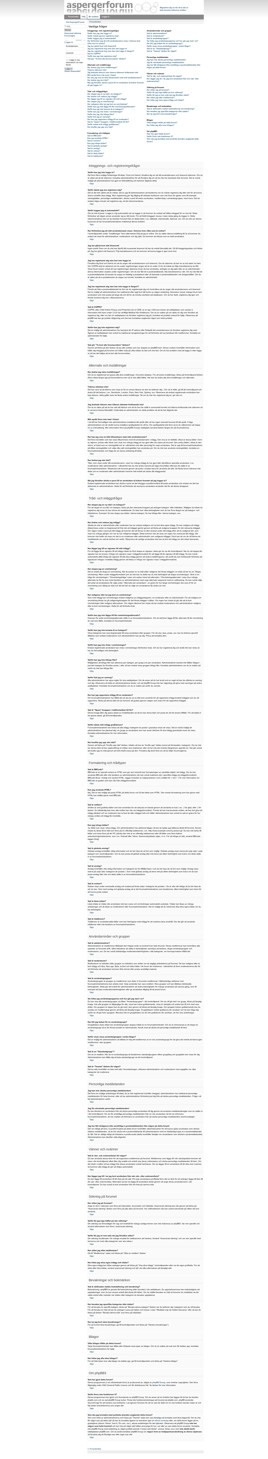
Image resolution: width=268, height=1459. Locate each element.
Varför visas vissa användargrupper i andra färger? (169, 46)
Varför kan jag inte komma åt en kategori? (105, 109)
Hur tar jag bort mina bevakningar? (162, 114)
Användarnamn (72, 46)
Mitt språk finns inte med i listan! (101, 75)
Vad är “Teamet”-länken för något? (162, 51)
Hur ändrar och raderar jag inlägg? (102, 96)
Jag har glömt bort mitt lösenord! (101, 46)
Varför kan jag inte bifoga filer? (100, 114)
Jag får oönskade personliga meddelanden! (165, 62)
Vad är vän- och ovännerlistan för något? (164, 76)
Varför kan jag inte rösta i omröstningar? (105, 112)
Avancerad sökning (72, 33)
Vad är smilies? (94, 141)
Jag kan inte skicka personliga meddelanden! (166, 60)
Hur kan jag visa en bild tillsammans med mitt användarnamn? (114, 78)
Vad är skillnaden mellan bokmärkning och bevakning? (170, 109)
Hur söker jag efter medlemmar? (161, 98)
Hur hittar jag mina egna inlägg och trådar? (165, 100)
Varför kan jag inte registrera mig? (102, 56)
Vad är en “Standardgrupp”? (159, 49)
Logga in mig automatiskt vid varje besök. (74, 62)
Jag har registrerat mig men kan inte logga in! (107, 49)
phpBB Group (158, 1382)
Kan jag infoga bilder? (97, 143)
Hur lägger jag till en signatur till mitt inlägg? (107, 99)
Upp (92, 183)
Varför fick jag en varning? (98, 117)
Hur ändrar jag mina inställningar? (102, 67)
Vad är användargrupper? (158, 38)
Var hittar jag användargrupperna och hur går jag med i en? (172, 41)
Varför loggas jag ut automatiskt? (101, 38)
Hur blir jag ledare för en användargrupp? (165, 43)
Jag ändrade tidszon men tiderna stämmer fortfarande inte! (112, 72)
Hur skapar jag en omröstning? (100, 101)
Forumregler (69, 36)
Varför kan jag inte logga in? (99, 33)
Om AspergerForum (75, 22)
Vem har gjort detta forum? (158, 134)
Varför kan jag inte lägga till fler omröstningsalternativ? (111, 107)
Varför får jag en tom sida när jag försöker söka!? (168, 95)
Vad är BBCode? (94, 136)
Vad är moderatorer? (155, 36)
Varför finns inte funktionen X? (160, 136)
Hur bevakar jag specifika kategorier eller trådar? (168, 111)
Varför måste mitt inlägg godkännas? (103, 124)
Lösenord (69, 53)
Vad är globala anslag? (97, 146)
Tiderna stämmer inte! (96, 70)
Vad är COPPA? (94, 54)
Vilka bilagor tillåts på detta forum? (162, 123)
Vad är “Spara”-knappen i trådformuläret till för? (108, 122)
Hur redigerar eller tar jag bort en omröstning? (107, 104)
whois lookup (161, 1420)
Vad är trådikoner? (95, 156)
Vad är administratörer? (157, 33)
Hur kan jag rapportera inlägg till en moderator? (108, 119)
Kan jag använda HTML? (97, 138)
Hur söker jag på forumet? (158, 90)
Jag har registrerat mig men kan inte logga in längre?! (110, 51)
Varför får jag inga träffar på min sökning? (165, 92)
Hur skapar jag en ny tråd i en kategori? (104, 94)
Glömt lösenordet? (72, 71)
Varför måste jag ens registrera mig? (103, 36)
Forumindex (95, 22)
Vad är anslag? (93, 148)
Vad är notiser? (93, 151)
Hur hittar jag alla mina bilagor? (160, 125)
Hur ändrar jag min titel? (98, 80)
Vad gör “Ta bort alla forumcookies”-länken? (106, 59)
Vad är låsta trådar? (95, 153)
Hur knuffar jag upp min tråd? (100, 127)
